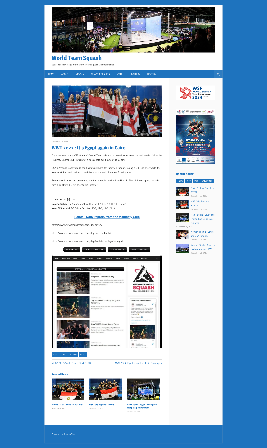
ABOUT (64, 74)
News (82, 354)
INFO (188, 181)
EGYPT (63, 354)
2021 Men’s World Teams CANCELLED (72, 363)
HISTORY (151, 74)
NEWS (78, 74)
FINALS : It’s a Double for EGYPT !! (67, 404)
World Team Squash (77, 58)
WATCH (120, 74)
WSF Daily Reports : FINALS (101, 404)
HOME (51, 74)
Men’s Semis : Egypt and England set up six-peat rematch (203, 218)
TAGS (196, 181)
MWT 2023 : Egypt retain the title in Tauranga (137, 363)
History (73, 354)
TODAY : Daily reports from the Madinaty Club (107, 217)
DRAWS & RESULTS (100, 74)
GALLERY (135, 74)
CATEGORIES (207, 181)
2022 (55, 354)
